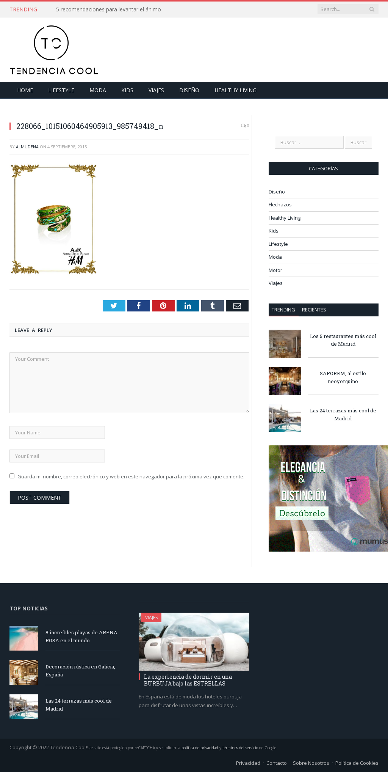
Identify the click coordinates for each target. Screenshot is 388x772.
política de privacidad (199, 747)
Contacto (276, 762)
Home (25, 90)
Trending (283, 309)
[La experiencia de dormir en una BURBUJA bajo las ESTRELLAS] (194, 642)
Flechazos (280, 204)
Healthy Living (235, 90)
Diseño (189, 90)
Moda (97, 90)
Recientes (314, 309)
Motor (275, 270)
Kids (127, 90)
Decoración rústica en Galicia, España (80, 670)
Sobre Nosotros (311, 762)
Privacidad (248, 762)
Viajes (156, 90)
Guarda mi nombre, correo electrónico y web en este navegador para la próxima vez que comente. (130, 476)
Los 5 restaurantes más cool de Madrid (343, 340)
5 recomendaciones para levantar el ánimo (108, 9)
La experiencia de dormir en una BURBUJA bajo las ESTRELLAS (188, 680)
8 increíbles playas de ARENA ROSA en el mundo (81, 636)
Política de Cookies (357, 762)
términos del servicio (240, 747)
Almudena (27, 146)
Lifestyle (61, 90)
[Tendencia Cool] (54, 48)
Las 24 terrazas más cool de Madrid (343, 414)
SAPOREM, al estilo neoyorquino (343, 377)
